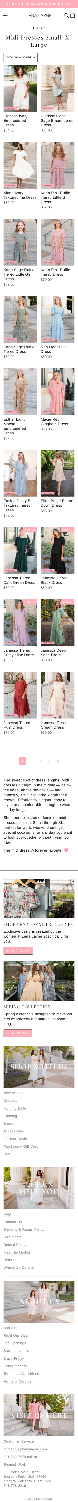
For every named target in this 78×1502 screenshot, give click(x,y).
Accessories (14, 1131)
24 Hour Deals (15, 1139)
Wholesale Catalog (19, 1268)
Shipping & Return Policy (24, 1230)
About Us (11, 1328)
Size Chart (12, 1237)
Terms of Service (17, 1381)
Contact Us (13, 1222)
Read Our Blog (16, 1335)
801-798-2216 (15, 1486)
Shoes (9, 1124)
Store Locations (16, 1351)
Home (38, 28)
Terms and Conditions (21, 1374)
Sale (7, 1154)
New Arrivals (14, 1093)
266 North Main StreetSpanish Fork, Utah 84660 (25, 1474)
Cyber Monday (15, 1366)
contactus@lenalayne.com (25, 1449)
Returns (10, 1260)
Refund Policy (15, 1245)
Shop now (18, 950)
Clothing (10, 1116)
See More (18, 1033)
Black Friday (14, 1358)
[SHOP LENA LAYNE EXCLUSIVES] (39, 898)
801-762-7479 (15, 1457)
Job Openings (15, 1343)
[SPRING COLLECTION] (39, 981)
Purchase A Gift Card (21, 1146)
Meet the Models (17, 1252)
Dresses (10, 1101)
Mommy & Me (15, 1108)
